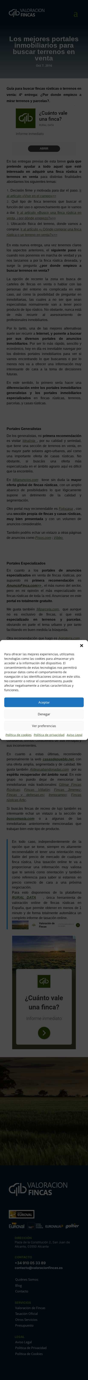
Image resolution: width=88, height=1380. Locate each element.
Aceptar (44, 702)
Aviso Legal (74, 735)
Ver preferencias (44, 726)
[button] (81, 645)
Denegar (44, 714)
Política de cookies (19, 735)
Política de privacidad (49, 735)
